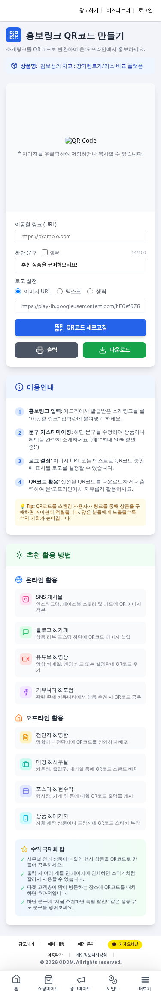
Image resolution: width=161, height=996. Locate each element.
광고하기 (26, 944)
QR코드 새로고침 (86, 327)
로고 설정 (26, 281)
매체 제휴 (56, 944)
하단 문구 (26, 252)
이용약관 (55, 955)
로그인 (145, 10)
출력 (52, 349)
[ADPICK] (24, 10)
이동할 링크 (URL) (36, 224)
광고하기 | (91, 10)
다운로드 (119, 349)
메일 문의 (86, 944)
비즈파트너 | (120, 10)
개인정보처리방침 (91, 955)
